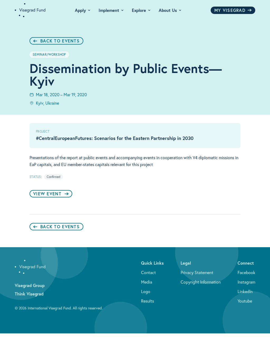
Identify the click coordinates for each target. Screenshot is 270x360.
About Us (168, 10)
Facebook (246, 272)
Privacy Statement (197, 272)
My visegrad (229, 10)
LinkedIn (245, 291)
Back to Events (60, 40)
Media (146, 282)
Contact (148, 272)
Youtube (245, 301)
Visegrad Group (30, 285)
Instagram (246, 282)
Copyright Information (201, 282)
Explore (139, 10)
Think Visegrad (29, 293)
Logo (145, 291)
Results (147, 301)
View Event (47, 193)
